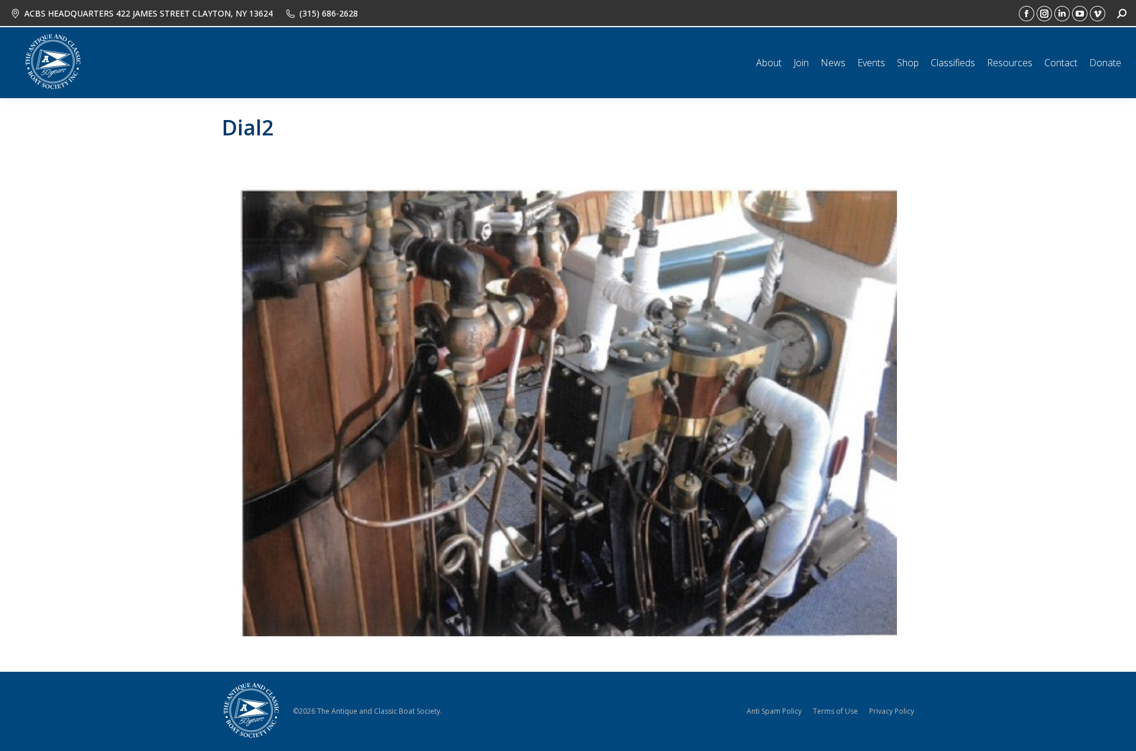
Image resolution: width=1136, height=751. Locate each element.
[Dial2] (568, 411)
